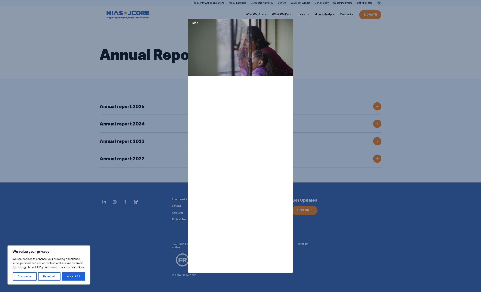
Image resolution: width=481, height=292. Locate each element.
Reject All (49, 276)
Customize (25, 276)
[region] (49, 264)
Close (194, 23)
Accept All (73, 276)
